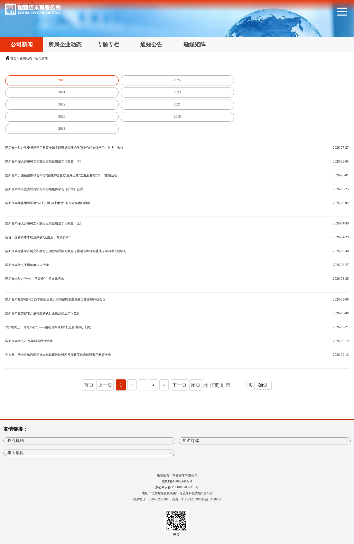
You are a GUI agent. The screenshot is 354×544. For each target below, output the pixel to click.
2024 (61, 92)
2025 (177, 80)
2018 (61, 128)
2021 (177, 104)
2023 (177, 92)
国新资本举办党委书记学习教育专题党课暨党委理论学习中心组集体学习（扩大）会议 (177, 147)
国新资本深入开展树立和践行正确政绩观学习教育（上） (177, 223)
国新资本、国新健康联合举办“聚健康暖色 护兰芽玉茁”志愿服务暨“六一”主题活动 (177, 175)
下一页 (179, 385)
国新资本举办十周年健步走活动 (177, 265)
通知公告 (151, 44)
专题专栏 (108, 44)
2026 (61, 80)
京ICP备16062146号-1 (177, 481)
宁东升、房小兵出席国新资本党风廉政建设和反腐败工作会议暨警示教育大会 (177, 355)
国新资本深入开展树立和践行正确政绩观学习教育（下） (177, 161)
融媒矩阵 (195, 44)
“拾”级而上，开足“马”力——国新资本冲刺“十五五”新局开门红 (177, 327)
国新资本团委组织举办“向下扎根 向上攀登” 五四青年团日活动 (177, 203)
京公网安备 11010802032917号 (177, 487)
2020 (61, 116)
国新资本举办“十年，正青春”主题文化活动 (177, 278)
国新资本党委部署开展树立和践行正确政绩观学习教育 (177, 313)
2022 (61, 104)
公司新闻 (22, 44)
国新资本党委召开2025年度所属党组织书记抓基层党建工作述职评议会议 (177, 299)
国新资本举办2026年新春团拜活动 (177, 341)
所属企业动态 (65, 44)
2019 (177, 116)
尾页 (196, 385)
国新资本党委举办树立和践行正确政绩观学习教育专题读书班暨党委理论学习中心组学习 (177, 251)
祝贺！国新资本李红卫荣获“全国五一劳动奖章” (177, 237)
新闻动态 (26, 58)
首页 (13, 58)
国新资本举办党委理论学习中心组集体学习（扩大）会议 (177, 189)
